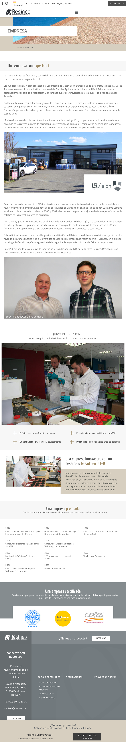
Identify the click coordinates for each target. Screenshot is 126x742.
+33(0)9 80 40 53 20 (40, 3)
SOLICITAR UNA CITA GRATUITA (87, 737)
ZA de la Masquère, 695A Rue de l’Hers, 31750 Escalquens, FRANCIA (15, 689)
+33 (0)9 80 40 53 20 (16, 701)
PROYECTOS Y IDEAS (105, 677)
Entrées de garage (47, 697)
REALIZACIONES (74, 677)
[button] (76, 12)
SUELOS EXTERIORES (49, 677)
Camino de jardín (46, 693)
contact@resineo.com (62, 3)
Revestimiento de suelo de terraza (49, 688)
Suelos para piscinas (48, 682)
